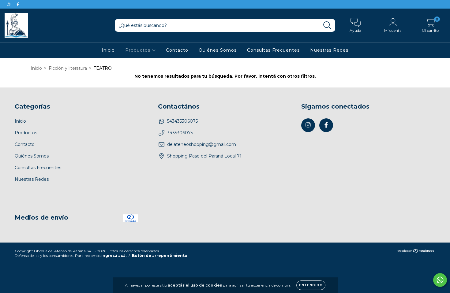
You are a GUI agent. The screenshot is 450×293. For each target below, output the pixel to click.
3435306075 (180, 132)
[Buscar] (327, 25)
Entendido (311, 285)
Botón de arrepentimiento (159, 255)
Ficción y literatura (68, 68)
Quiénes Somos (218, 50)
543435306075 (182, 121)
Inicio (108, 50)
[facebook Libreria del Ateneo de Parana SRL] (18, 4)
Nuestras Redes (329, 50)
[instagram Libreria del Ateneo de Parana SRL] (9, 4)
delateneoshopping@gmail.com (201, 144)
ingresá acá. (113, 255)
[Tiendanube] (416, 251)
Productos (138, 50)
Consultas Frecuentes (273, 50)
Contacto (177, 50)
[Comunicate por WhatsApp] (440, 280)
